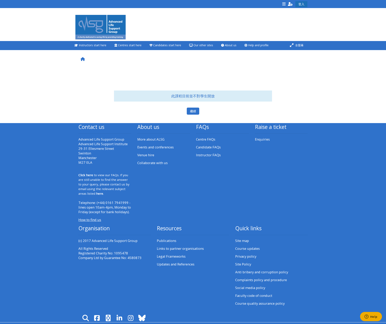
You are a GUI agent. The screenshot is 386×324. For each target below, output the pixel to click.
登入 (301, 4)
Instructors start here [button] (92, 45)
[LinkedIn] (119, 318)
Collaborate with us (152, 162)
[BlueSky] (142, 318)
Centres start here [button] (129, 45)
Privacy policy (245, 256)
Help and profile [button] (258, 45)
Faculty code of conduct (253, 295)
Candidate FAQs (208, 147)
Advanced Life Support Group (115, 240)
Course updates (247, 248)
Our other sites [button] (203, 45)
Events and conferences (155, 147)
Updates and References (175, 264)
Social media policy (250, 287)
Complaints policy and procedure (261, 280)
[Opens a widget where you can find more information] (371, 317)
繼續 (193, 111)
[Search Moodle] (85, 318)
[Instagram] (130, 318)
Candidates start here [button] (166, 45)
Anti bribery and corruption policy (261, 272)
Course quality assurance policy (260, 303)
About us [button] (230, 45)
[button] (290, 4)
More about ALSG (150, 139)
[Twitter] (108, 318)
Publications (166, 240)
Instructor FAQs (208, 155)
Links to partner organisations (180, 248)
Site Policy (243, 264)
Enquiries (262, 139)
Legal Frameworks (171, 256)
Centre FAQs (205, 139)
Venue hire (145, 155)
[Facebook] (97, 318)
